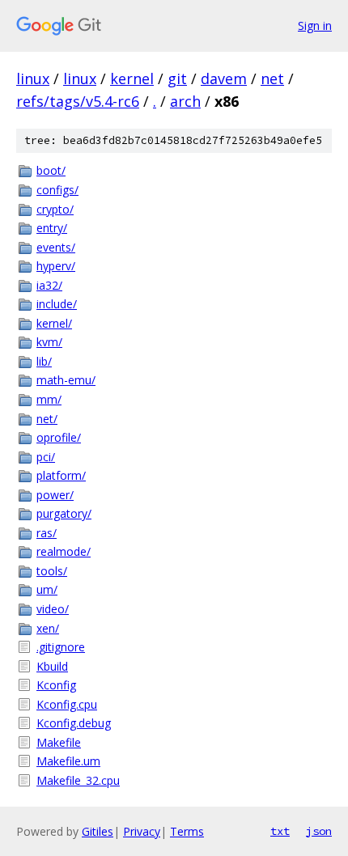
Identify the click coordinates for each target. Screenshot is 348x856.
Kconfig (56, 685)
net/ (46, 418)
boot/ (51, 170)
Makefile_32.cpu (78, 780)
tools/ (51, 570)
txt (280, 831)
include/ (56, 303)
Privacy (141, 831)
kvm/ (49, 342)
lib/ (44, 361)
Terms (187, 831)
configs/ (57, 189)
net (272, 78)
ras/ (46, 532)
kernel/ (54, 323)
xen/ (47, 628)
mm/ (49, 399)
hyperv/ (55, 265)
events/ (55, 247)
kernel (132, 78)
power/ (55, 494)
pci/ (45, 456)
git (177, 78)
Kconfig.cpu (66, 704)
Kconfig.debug (73, 723)
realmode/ (63, 551)
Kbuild (52, 666)
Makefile (58, 742)
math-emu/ (65, 380)
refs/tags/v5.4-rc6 (77, 101)
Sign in (315, 25)
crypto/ (55, 209)
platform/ (61, 475)
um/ (46, 589)
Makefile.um (68, 761)
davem (224, 78)
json (319, 831)
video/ (52, 609)
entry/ (51, 227)
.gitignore (60, 647)
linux (32, 78)
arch (185, 101)
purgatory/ (63, 513)
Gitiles (97, 831)
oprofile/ (58, 437)
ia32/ (49, 285)
